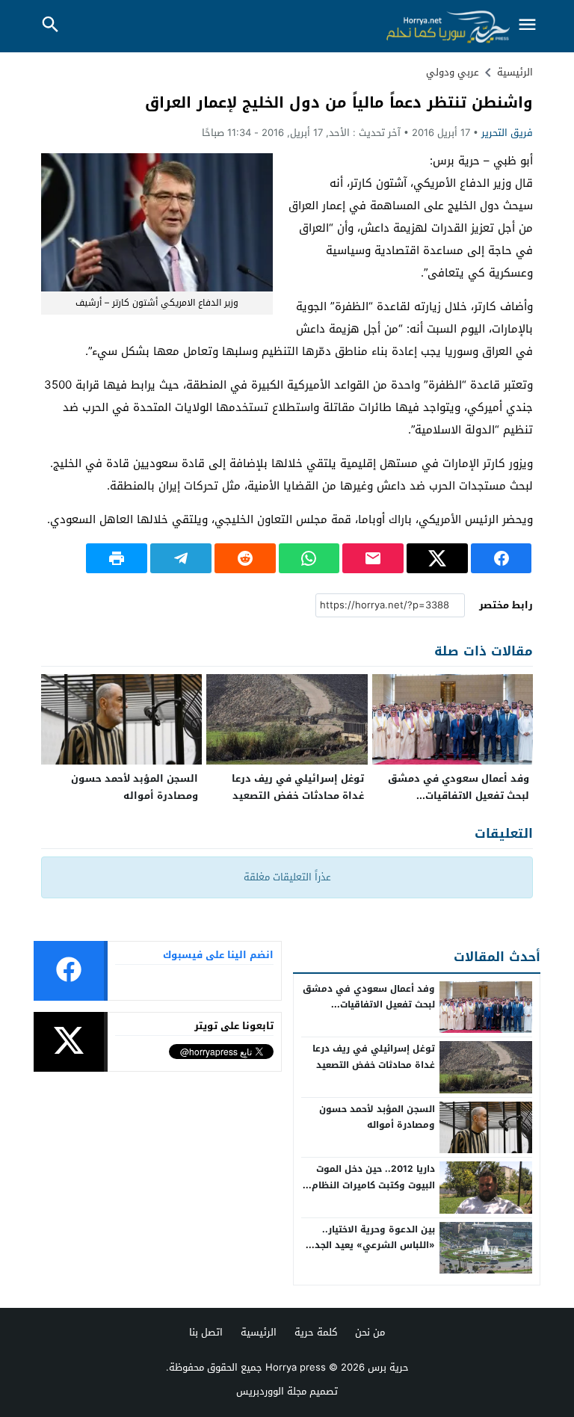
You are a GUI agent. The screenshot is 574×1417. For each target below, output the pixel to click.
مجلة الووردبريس (271, 1391)
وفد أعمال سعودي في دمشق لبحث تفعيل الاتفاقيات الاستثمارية (458, 795)
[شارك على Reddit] (245, 558)
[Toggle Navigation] (528, 25)
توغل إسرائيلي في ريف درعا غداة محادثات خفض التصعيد (298, 787)
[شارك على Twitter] (437, 558)
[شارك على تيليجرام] (181, 558)
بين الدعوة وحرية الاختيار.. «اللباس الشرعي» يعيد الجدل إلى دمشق (371, 1245)
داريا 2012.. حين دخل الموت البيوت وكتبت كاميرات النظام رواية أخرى (373, 1185)
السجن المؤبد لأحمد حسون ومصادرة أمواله (134, 787)
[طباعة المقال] (117, 558)
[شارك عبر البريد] (373, 558)
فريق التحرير (507, 132)
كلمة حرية (315, 1332)
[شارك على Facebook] (501, 558)
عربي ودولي (452, 72)
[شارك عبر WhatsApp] (309, 558)
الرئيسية (259, 1332)
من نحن (370, 1332)
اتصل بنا (206, 1332)
